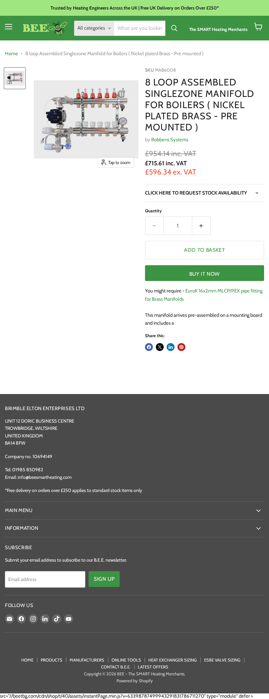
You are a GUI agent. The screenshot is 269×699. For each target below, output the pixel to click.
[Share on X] (160, 347)
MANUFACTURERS (87, 660)
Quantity (153, 210)
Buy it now (204, 274)
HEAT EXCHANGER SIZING (172, 660)
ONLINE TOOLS (126, 660)
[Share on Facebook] (149, 347)
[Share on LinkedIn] (171, 347)
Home (11, 54)
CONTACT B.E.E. (116, 666)
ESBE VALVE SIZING (222, 660)
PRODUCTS (51, 660)
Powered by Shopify (134, 680)
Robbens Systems (169, 140)
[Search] (174, 28)
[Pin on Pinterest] (181, 347)
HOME (27, 660)
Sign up (104, 579)
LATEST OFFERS (153, 666)
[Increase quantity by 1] (201, 226)
